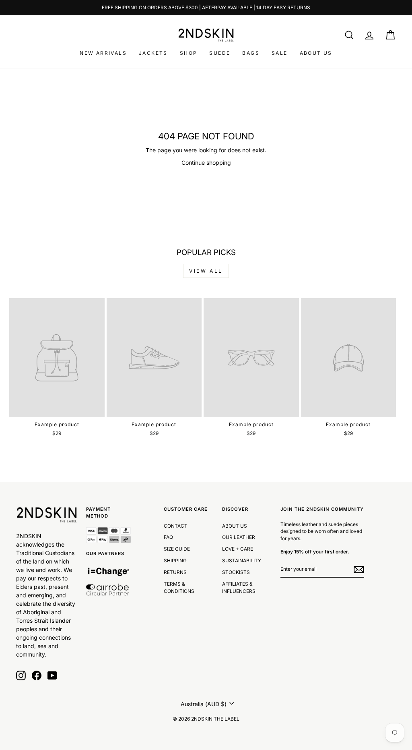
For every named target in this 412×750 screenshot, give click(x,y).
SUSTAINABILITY (241, 560)
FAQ (168, 537)
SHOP (189, 53)
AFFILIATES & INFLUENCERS (238, 587)
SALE (280, 53)
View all (206, 271)
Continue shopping (206, 162)
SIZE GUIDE (177, 549)
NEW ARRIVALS (103, 53)
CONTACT (175, 526)
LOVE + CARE (237, 549)
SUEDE (219, 53)
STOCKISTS (236, 572)
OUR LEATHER (238, 537)
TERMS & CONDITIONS (179, 587)
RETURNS (175, 572)
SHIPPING (175, 560)
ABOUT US (316, 53)
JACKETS (153, 53)
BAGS (251, 53)
